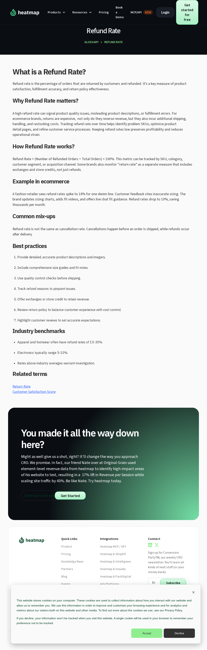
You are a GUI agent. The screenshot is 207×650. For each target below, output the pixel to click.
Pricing (104, 12)
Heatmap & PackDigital (115, 576)
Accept (147, 633)
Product (66, 546)
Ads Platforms (109, 584)
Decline (179, 633)
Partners (67, 569)
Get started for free (187, 12)
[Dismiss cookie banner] (193, 592)
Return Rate (22, 386)
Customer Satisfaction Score (34, 391)
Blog (64, 576)
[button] (56, 12)
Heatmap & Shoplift (113, 554)
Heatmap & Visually (113, 569)
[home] (24, 12)
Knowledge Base (72, 561)
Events (65, 584)
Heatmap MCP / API (113, 546)
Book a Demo (120, 12)
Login (165, 12)
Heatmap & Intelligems (115, 561)
